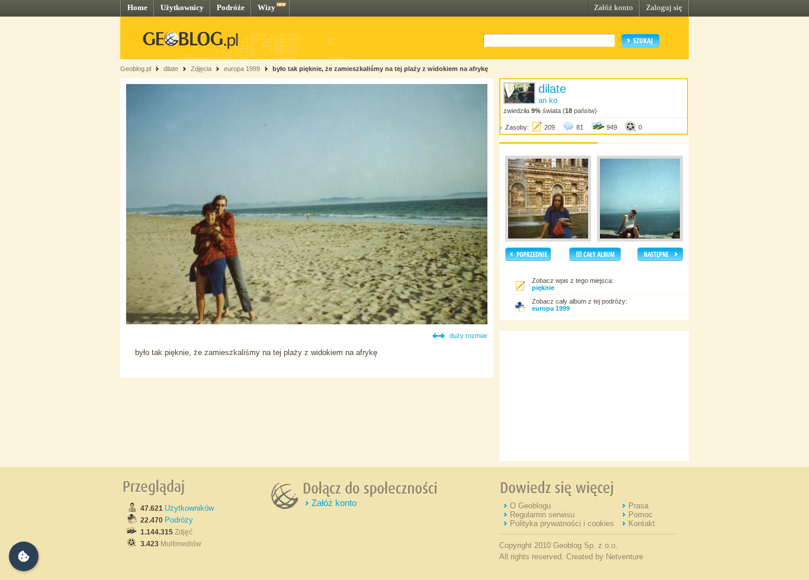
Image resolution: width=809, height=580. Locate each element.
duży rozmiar (468, 335)
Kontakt (641, 523)
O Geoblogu (530, 505)
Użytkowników (189, 508)
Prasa (638, 505)
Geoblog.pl (135, 68)
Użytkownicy (182, 7)
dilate (170, 68)
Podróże (231, 7)
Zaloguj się (664, 7)
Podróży (179, 519)
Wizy (266, 7)
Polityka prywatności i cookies (562, 523)
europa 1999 (242, 68)
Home (137, 7)
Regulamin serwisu (542, 514)
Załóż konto (613, 7)
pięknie (543, 287)
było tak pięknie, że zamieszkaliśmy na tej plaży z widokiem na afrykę (380, 68)
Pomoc (640, 514)
